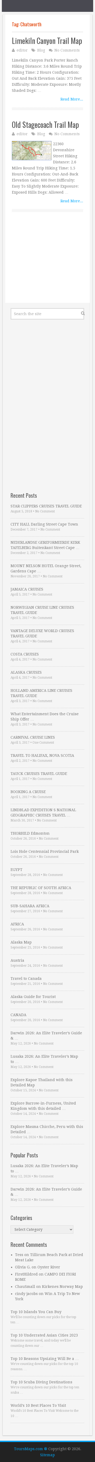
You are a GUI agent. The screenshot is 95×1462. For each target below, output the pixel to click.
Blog (41, 50)
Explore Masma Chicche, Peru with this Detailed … (47, 1129)
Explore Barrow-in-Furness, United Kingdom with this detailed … (43, 1106)
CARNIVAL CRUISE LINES (33, 737)
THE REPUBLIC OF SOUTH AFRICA (41, 888)
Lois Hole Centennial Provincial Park (45, 851)
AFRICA (17, 924)
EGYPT (16, 870)
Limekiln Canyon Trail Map (47, 40)
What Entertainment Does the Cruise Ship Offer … (45, 716)
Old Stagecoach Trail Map (45, 124)
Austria (17, 960)
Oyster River (48, 1267)
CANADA (18, 1015)
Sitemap (47, 1455)
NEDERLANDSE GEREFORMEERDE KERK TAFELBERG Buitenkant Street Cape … (45, 545)
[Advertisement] (47, 263)
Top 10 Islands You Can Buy (36, 1312)
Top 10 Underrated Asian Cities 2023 (44, 1335)
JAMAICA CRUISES (27, 589)
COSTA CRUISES (25, 654)
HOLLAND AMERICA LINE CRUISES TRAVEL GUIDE (41, 693)
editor (22, 50)
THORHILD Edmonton (30, 833)
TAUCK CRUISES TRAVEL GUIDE (39, 774)
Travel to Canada (26, 978)
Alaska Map (21, 942)
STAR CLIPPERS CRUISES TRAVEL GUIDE (46, 506)
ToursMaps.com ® (30, 1449)
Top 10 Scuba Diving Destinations (41, 1382)
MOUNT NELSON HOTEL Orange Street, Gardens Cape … (46, 568)
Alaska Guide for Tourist (33, 997)
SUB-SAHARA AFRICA (30, 906)
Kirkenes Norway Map (62, 1286)
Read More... (71, 99)
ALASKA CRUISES (26, 672)
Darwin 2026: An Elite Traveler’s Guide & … (46, 1035)
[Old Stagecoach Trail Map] (31, 150)
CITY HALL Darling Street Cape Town (44, 524)
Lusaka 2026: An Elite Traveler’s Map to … (44, 1059)
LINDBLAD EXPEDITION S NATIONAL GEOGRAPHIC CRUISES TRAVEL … (43, 812)
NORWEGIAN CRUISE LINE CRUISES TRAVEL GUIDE (42, 610)
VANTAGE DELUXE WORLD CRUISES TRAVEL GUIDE (42, 633)
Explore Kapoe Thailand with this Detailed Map (42, 1082)
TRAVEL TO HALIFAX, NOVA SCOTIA (42, 755)
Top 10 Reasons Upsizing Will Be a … (45, 1359)
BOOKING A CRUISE (28, 792)
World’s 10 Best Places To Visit (38, 1405)
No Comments (67, 50)
